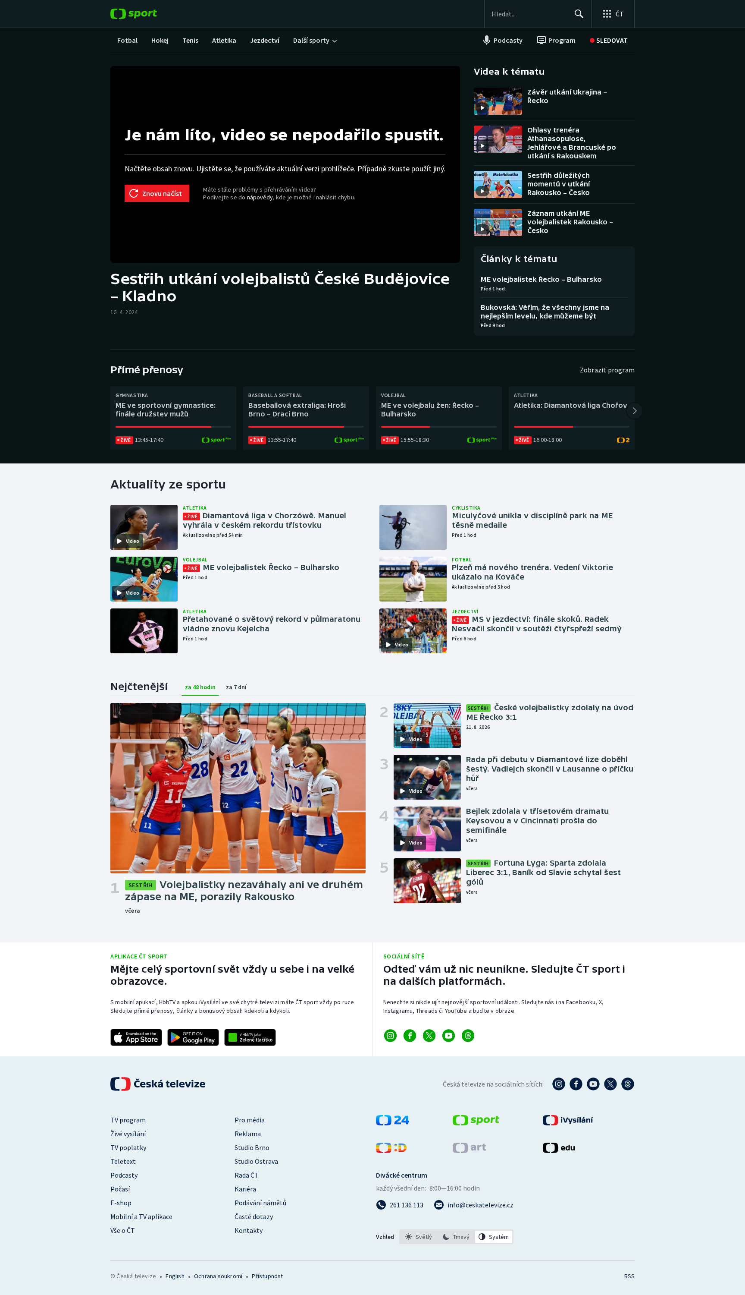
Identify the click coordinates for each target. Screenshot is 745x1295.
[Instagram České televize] (559, 1084)
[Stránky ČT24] (392, 1123)
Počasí (120, 1189)
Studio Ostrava (256, 1161)
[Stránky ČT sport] (476, 1123)
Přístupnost (267, 1276)
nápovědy (260, 197)
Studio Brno (252, 1147)
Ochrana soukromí (218, 1276)
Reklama (248, 1133)
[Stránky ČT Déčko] (391, 1150)
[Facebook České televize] (576, 1084)
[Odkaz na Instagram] (390, 1036)
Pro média (250, 1119)
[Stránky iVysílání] (568, 1123)
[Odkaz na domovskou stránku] (146, 14)
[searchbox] (529, 14)
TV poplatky (128, 1147)
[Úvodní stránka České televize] (158, 1084)
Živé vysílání (128, 1133)
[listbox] (456, 1236)
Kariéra (245, 1189)
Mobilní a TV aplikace (141, 1216)
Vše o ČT (122, 1230)
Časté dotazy (254, 1216)
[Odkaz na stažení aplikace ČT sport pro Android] (193, 1037)
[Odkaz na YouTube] (448, 1036)
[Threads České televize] (628, 1084)
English (175, 1276)
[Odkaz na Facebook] (410, 1036)
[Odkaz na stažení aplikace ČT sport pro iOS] (136, 1037)
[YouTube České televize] (593, 1084)
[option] (419, 1237)
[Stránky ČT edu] (559, 1150)
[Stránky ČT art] (469, 1150)
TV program (128, 1119)
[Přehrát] (482, 108)
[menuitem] (127, 40)
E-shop (120, 1202)
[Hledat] (579, 14)
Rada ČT (247, 1175)
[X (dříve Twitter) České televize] (610, 1084)
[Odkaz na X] (429, 1036)
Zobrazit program (607, 369)
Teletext (123, 1161)
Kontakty (249, 1230)
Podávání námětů (260, 1202)
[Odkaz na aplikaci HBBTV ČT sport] (250, 1037)
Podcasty (124, 1175)
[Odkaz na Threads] (468, 1036)
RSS (629, 1276)
